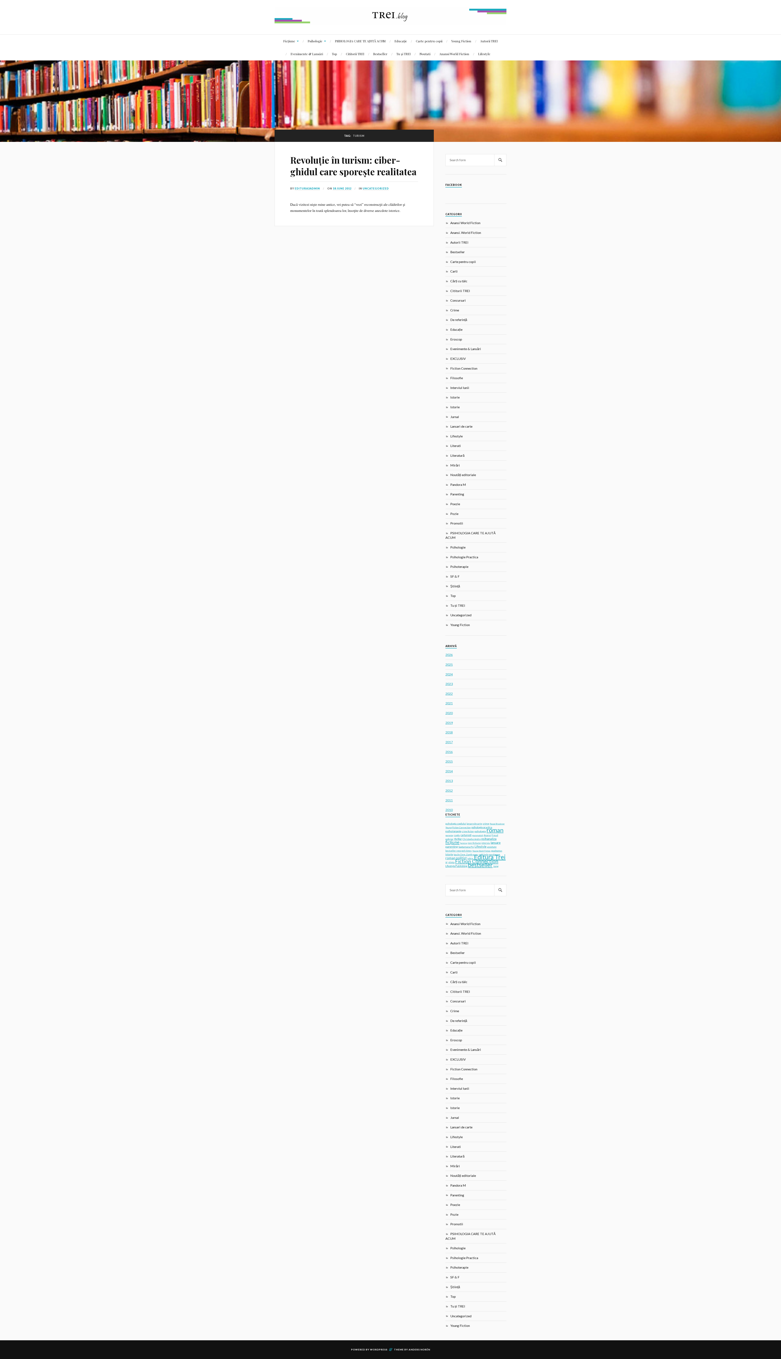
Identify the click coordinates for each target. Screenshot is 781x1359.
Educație (401, 41)
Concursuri (458, 300)
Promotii (456, 523)
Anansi (487, 835)
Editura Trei (490, 857)
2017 (449, 742)
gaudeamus (496, 851)
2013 (449, 781)
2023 (449, 684)
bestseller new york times (458, 850)
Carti (454, 271)
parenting (451, 846)
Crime (454, 310)
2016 (449, 752)
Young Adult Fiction (481, 851)
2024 (449, 674)
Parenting (457, 494)
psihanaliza (488, 839)
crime (486, 823)
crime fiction (468, 831)
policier (449, 839)
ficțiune (452, 842)
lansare (496, 842)
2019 (449, 723)
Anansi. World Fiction (465, 232)
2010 (449, 810)
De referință (458, 320)
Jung (495, 866)
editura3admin (307, 188)
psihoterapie (453, 831)
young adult (477, 835)
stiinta (451, 862)
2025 (449, 664)
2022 (449, 693)
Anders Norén (419, 1349)
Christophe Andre (471, 839)
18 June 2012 (342, 188)
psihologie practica (481, 827)
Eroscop (456, 339)
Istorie (455, 397)
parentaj (449, 835)
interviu (485, 843)
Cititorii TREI (355, 54)
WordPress (378, 1349)
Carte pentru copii (429, 41)
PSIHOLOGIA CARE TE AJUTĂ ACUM (360, 41)
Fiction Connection (463, 368)
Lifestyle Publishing (456, 866)
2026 (449, 655)
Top (334, 54)
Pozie (454, 514)
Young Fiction (461, 41)
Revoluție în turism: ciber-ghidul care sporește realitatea (353, 165)
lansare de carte (474, 823)
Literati (455, 446)
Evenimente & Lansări (307, 54)
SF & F (454, 576)
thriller (458, 839)
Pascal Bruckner (497, 823)
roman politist (456, 858)
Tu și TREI (403, 54)
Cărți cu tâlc (458, 281)
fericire (463, 843)
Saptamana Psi (466, 846)
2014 (449, 771)
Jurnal (454, 417)
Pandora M (458, 484)
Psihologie (315, 41)
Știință (455, 586)
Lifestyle (484, 54)
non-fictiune (474, 843)
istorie (449, 854)
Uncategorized (376, 188)
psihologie (480, 831)
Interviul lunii (459, 388)
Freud (495, 835)
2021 (449, 703)
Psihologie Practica (464, 557)
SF (446, 862)
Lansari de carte (461, 426)
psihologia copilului (455, 823)
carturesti (465, 835)
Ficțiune (289, 41)
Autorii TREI (489, 41)
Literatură (457, 455)
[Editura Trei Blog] (390, 22)
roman (494, 829)
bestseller (480, 864)
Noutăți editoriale (463, 475)
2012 (449, 790)
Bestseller (380, 54)
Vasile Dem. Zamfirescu (466, 854)
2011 (449, 800)
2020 (449, 713)
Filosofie (456, 378)
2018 (449, 732)
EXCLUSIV (458, 358)
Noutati (425, 54)
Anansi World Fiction (454, 54)
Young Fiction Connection (458, 827)
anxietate (491, 847)
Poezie (455, 504)
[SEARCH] (500, 160)
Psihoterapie (459, 566)
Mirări (455, 465)
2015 (449, 761)
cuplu (457, 835)
